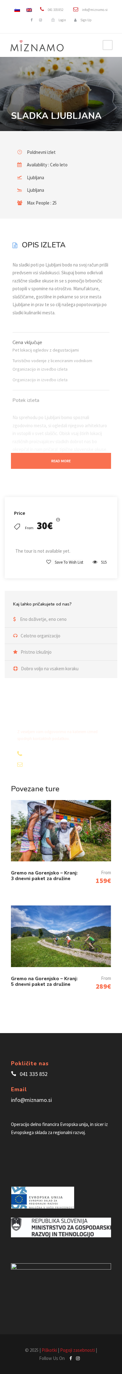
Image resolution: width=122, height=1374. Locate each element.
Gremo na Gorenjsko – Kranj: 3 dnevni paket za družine (44, 876)
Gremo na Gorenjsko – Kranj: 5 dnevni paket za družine (44, 981)
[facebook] (32, 20)
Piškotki (49, 1350)
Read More (61, 461)
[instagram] (40, 20)
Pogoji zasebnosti (77, 1350)
